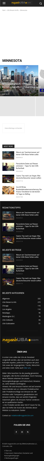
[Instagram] (22, 432)
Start (3, 10)
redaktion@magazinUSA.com (22, 415)
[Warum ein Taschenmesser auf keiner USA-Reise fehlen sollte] (8, 155)
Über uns (27, 368)
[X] (27, 432)
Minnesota (6, 80)
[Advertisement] (22, 35)
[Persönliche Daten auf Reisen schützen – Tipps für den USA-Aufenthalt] (8, 167)
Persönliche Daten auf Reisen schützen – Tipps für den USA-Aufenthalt (27, 166)
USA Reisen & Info (13, 10)
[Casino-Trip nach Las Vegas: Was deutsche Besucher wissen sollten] (8, 179)
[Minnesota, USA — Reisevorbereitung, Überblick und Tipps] (22, 80)
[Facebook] (16, 432)
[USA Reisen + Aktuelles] (22, 3)
